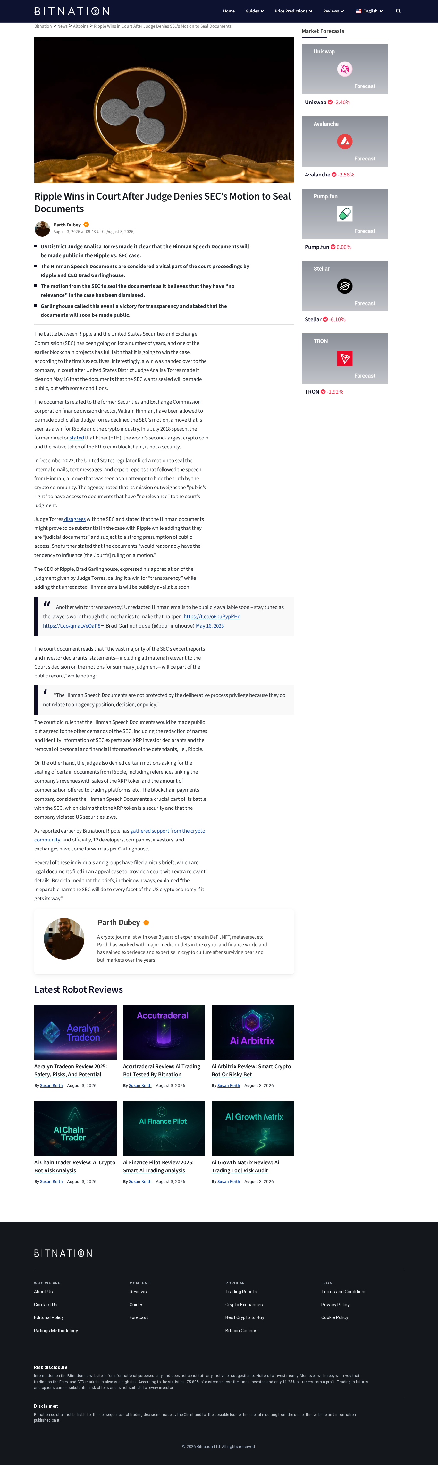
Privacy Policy (335, 1304)
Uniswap (315, 102)
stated (76, 438)
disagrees (74, 519)
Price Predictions (291, 11)
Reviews (331, 11)
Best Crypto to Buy (244, 1317)
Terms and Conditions (344, 1291)
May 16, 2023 (210, 626)
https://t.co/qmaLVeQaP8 (71, 626)
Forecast (139, 1317)
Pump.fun (317, 247)
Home (229, 11)
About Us (43, 1291)
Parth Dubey (118, 922)
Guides (252, 11)
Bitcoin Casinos (241, 1330)
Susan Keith (51, 1085)
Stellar (313, 320)
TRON (312, 392)
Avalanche (317, 175)
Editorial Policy (49, 1317)
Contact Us (45, 1304)
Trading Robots (241, 1291)
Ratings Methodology (56, 1330)
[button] (398, 12)
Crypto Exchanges (244, 1304)
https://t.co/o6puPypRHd (212, 616)
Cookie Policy (334, 1317)
